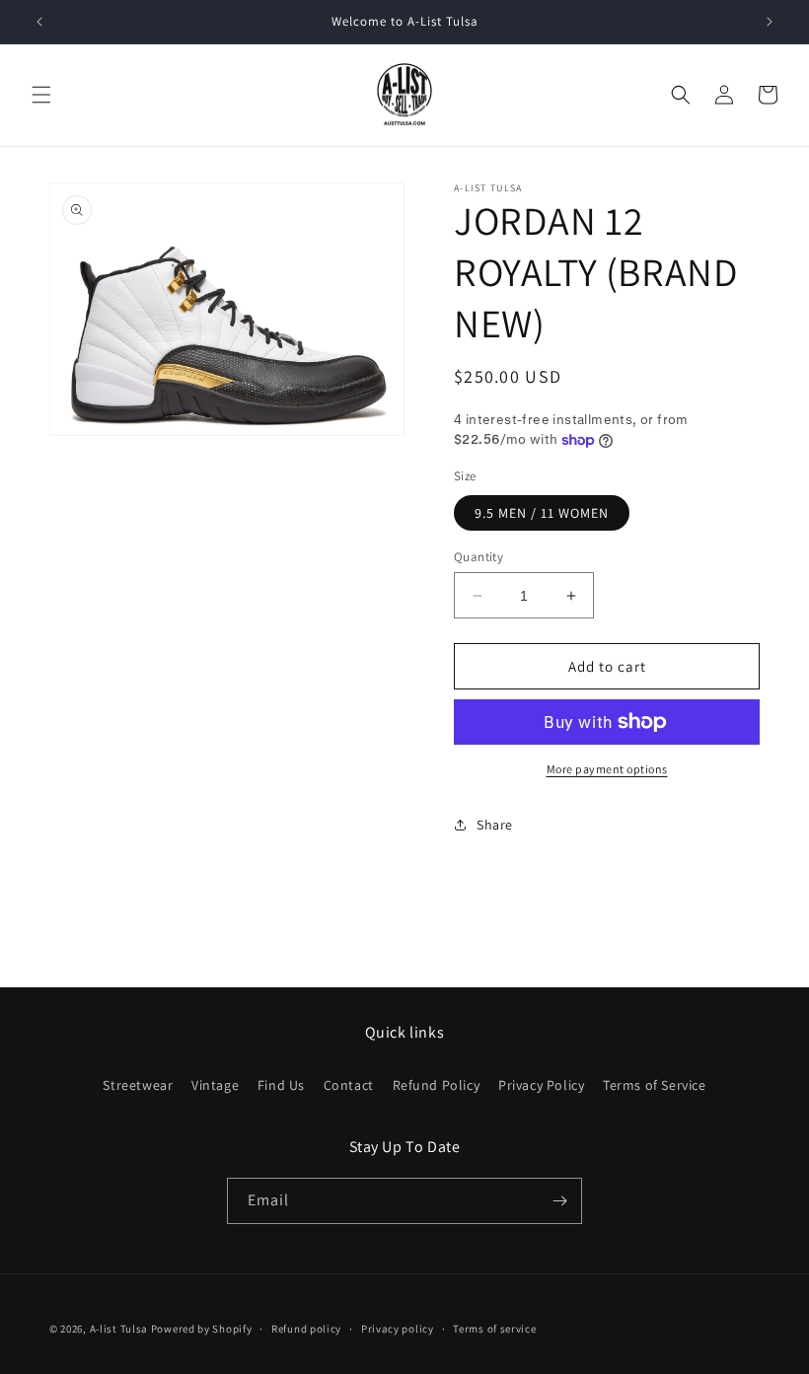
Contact (349, 1085)
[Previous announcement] (39, 21)
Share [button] (495, 824)
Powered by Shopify (202, 1329)
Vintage (215, 1085)
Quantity (478, 556)
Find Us (281, 1085)
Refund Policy (436, 1085)
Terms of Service (654, 1085)
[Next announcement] (769, 21)
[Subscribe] (559, 1201)
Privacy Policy (541, 1085)
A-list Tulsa (119, 1329)
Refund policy (306, 1329)
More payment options (607, 768)
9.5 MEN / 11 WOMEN (542, 513)
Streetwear (138, 1085)
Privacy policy (397, 1329)
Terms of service (494, 1329)
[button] (41, 94)
